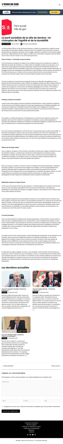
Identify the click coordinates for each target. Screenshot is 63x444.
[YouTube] (32, 434)
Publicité (31, 432)
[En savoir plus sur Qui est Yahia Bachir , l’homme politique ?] (47, 279)
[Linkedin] (30, 434)
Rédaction (31, 430)
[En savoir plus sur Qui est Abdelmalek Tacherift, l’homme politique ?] (16, 324)
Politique (6, 44)
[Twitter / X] (35, 434)
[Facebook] (28, 434)
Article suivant (56, 366)
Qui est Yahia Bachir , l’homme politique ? (44, 289)
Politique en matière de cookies (31, 426)
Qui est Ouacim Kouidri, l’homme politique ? (14, 289)
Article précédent (7, 366)
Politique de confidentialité (31, 428)
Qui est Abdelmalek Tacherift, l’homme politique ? (13, 335)
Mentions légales (32, 425)
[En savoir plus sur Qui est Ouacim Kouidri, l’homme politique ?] (16, 279)
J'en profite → (55, 12)
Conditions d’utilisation (31, 423)
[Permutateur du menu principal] (59, 4)
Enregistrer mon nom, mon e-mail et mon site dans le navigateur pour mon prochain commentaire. (32, 406)
